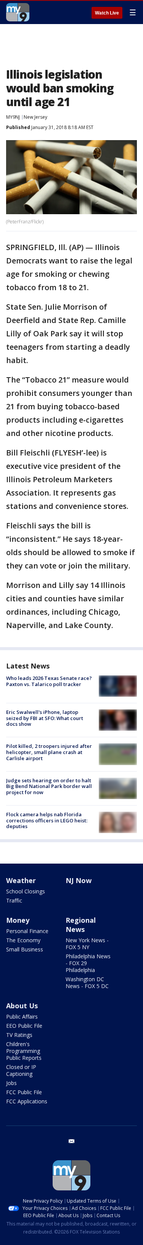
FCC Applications (26, 1101)
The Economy (23, 940)
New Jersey (35, 117)
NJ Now (79, 880)
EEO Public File (24, 1025)
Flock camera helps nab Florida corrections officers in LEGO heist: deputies (46, 820)
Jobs (11, 1083)
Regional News (81, 925)
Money (17, 920)
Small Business (24, 949)
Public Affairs (22, 1016)
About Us (22, 1005)
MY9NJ (13, 117)
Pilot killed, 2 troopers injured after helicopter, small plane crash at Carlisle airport (49, 752)
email (72, 1141)
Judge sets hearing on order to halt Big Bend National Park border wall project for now (49, 786)
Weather (21, 880)
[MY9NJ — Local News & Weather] (17, 12)
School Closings (25, 891)
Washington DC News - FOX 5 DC (87, 982)
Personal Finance (27, 931)
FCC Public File (24, 1092)
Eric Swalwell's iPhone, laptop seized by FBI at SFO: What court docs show (44, 718)
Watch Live (107, 13)
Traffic (14, 900)
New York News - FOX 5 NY (87, 944)
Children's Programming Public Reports (24, 1050)
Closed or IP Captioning (21, 1070)
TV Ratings (19, 1034)
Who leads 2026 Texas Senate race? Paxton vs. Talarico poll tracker (49, 681)
